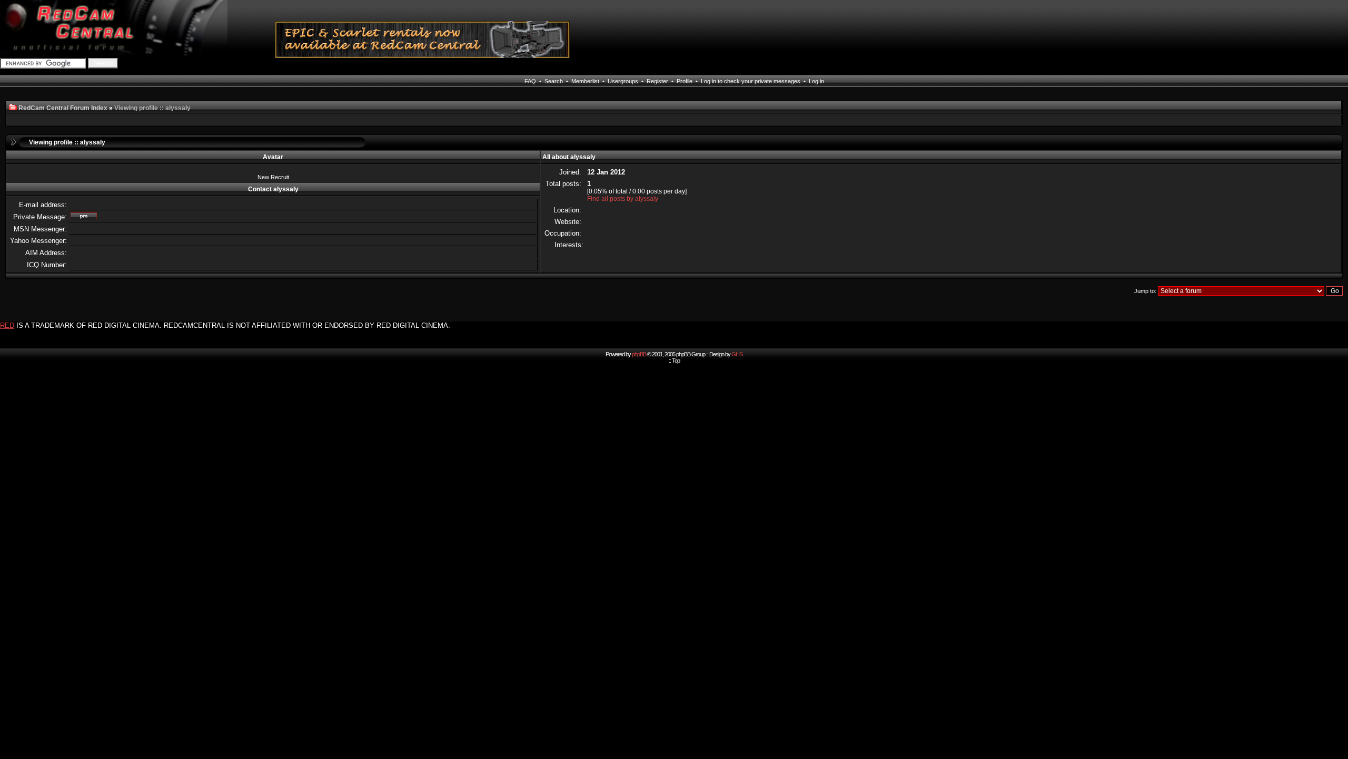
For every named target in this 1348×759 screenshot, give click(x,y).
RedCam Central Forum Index (62, 108)
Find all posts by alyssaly (622, 198)
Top (676, 360)
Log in (816, 81)
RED (7, 325)
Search (553, 81)
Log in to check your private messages (750, 81)
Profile (684, 81)
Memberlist (585, 81)
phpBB (639, 354)
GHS (736, 354)
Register (657, 81)
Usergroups (623, 81)
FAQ (530, 81)
